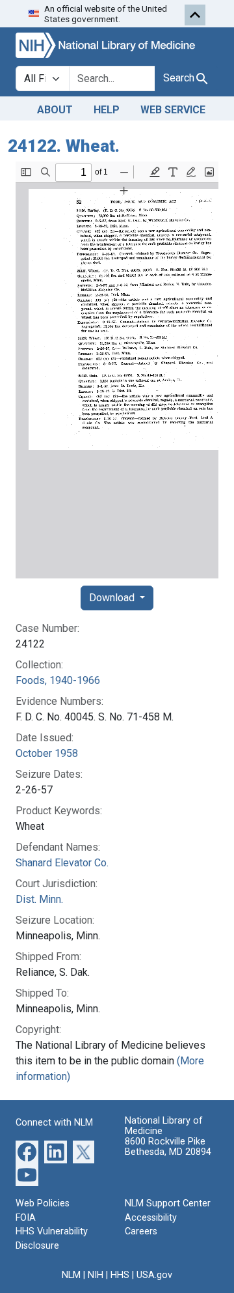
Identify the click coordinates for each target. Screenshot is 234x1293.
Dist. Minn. (39, 899)
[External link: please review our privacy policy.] (27, 1151)
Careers (141, 1231)
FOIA (26, 1217)
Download (113, 597)
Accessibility (151, 1217)
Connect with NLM (54, 1122)
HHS (119, 1275)
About (55, 110)
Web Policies (43, 1203)
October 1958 (47, 753)
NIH (95, 1275)
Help (107, 110)
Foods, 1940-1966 (58, 680)
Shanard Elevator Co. (62, 863)
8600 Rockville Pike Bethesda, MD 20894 (168, 1147)
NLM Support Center (168, 1203)
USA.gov (154, 1275)
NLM (71, 1275)
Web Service (172, 110)
